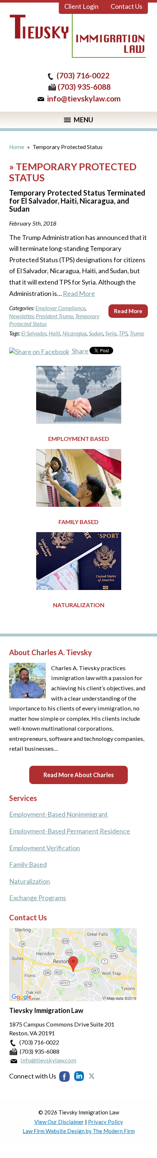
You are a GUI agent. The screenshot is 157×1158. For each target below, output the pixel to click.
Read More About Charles (78, 774)
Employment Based (78, 438)
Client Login (81, 6)
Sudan (96, 333)
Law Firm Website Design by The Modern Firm (79, 1131)
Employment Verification (44, 848)
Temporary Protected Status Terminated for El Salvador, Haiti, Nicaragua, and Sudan (77, 200)
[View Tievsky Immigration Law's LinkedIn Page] (78, 1076)
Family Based (78, 521)
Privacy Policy (105, 1121)
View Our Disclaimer (59, 1121)
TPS (123, 333)
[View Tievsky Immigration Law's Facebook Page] (65, 1076)
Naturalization (78, 604)
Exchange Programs (37, 898)
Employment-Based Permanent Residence (69, 831)
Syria (110, 333)
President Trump (54, 316)
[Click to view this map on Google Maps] (73, 998)
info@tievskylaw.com (84, 98)
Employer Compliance (60, 308)
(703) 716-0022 (83, 75)
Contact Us (126, 6)
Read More (79, 293)
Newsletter (21, 316)
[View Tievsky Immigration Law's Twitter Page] (91, 1076)
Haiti (54, 333)
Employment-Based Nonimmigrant (58, 814)
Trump (137, 333)
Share (79, 351)
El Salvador (33, 333)
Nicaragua (74, 333)
